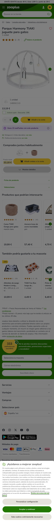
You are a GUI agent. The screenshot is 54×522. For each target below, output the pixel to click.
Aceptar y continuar (27, 509)
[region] (27, 491)
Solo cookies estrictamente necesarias (27, 517)
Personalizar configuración (27, 501)
